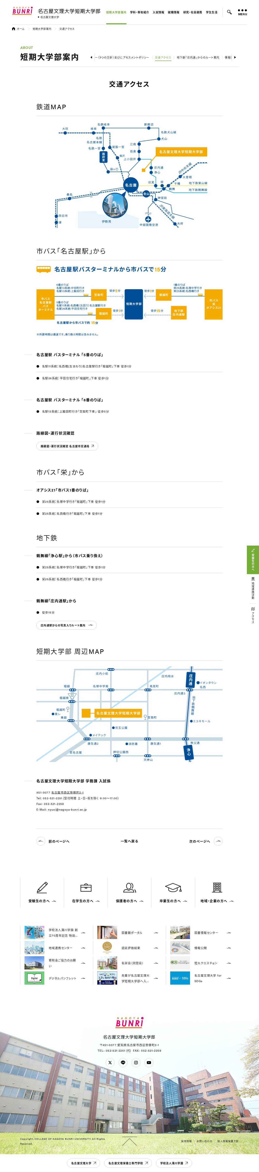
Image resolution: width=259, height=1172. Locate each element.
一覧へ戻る (129, 841)
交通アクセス (163, 57)
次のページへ (199, 841)
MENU (242, 14)
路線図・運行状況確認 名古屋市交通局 (65, 446)
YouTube (148, 1062)
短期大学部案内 (116, 12)
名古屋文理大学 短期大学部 (70, 10)
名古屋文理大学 (81, 1163)
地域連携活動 (253, 590)
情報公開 (230, 57)
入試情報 (158, 12)
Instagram (136, 1062)
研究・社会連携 (192, 12)
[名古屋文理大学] (48, 17)
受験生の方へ (253, 562)
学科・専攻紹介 (139, 12)
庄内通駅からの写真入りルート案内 (63, 625)
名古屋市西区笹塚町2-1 (67, 792)
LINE (123, 1062)
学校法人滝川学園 (171, 1163)
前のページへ (59, 841)
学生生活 (212, 12)
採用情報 (186, 1141)
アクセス (253, 618)
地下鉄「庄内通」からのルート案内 (198, 57)
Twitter (110, 1062)
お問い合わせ (204, 1141)
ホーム (21, 29)
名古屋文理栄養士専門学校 (125, 1163)
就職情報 (173, 12)
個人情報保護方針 (228, 1141)
